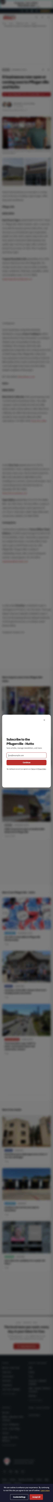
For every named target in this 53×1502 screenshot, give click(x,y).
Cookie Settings (19, 1497)
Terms (33, 769)
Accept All (36, 1497)
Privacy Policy (42, 769)
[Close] (44, 720)
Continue (26, 762)
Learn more (45, 1490)
